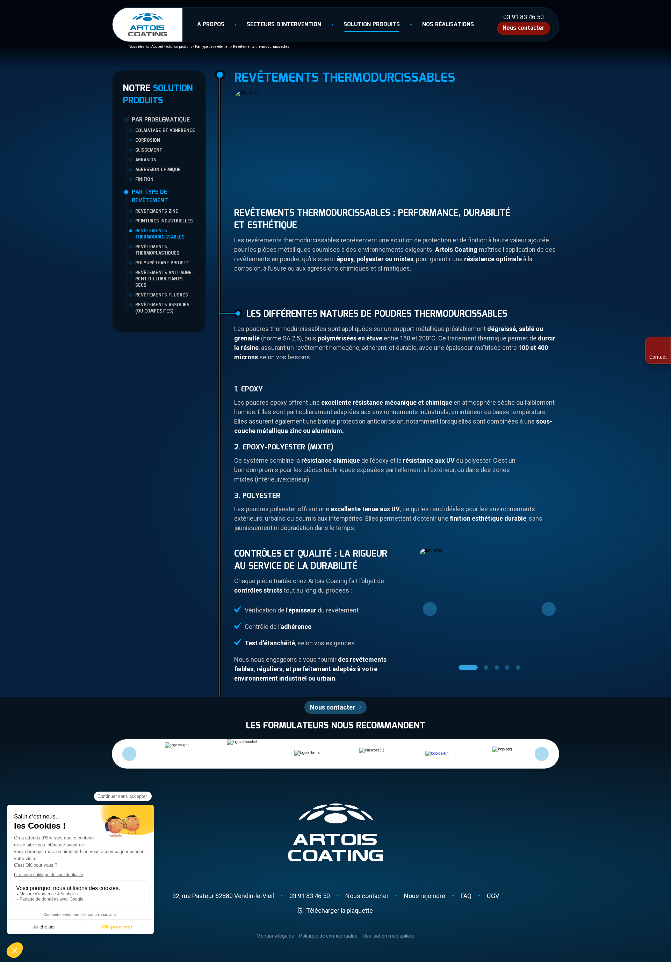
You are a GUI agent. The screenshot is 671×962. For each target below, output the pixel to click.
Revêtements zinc (156, 211)
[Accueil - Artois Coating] (147, 25)
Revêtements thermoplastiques (157, 250)
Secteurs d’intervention (284, 24)
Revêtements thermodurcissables (160, 234)
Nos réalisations (448, 24)
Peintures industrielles (164, 221)
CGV (493, 895)
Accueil (157, 47)
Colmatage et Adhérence (165, 131)
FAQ (466, 895)
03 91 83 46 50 (523, 17)
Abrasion (146, 160)
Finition (144, 180)
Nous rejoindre (424, 895)
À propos (210, 24)
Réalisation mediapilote (388, 936)
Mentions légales (275, 936)
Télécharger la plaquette (339, 910)
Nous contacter (523, 28)
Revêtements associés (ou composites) (162, 308)
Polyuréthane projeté (162, 263)
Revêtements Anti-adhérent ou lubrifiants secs (164, 279)
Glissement (148, 150)
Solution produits (372, 24)
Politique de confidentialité (328, 936)
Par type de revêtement (213, 47)
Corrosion (147, 141)
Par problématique (161, 120)
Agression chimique (158, 170)
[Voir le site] (433, 754)
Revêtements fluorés (161, 295)
